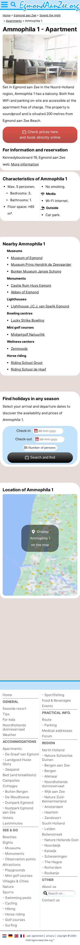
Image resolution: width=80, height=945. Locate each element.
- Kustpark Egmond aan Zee (18, 810)
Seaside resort (14, 708)
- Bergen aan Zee (56, 765)
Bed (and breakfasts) (19, 775)
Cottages (10, 786)
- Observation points (19, 859)
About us (49, 887)
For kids (9, 719)
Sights (8, 842)
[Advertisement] (40, 228)
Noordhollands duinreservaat (14, 727)
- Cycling (10, 903)
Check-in (24, 431)
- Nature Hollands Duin (60, 840)
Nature (8, 887)
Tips (6, 714)
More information (25, 164)
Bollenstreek (52, 834)
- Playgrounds (14, 870)
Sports (8, 892)
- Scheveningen (54, 856)
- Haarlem (50, 812)
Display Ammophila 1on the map (40, 538)
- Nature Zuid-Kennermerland (54, 799)
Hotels (8, 818)
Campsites (11, 780)
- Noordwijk (51, 845)
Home (7, 695)
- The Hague (52, 862)
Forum (47, 736)
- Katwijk (49, 851)
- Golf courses (14, 920)
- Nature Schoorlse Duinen (57, 757)
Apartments (12, 749)
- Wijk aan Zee (53, 791)
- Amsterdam (52, 807)
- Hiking (9, 909)
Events (47, 706)
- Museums (12, 848)
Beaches (9, 837)
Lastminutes (13, 823)
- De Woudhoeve (16, 797)
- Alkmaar (50, 776)
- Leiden (48, 829)
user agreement (35, 935)
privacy (50, 935)
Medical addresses (57, 731)
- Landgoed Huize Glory (17, 762)
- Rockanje (50, 873)
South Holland (53, 823)
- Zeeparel (11, 769)
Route (47, 719)
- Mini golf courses (17, 875)
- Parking (49, 725)
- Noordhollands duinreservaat (55, 784)
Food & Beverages (56, 700)
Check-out (24, 439)
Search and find (42, 457)
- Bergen (49, 771)
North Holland (53, 750)
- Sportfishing (53, 695)
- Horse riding (14, 914)
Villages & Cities (16, 881)
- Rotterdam (52, 867)
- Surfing (10, 925)
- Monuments (13, 853)
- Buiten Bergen (15, 791)
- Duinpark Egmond (18, 802)
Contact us (51, 900)
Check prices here (40, 135)
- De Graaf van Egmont (21, 754)
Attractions (11, 864)
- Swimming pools (17, 898)
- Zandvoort (51, 818)
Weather (9, 735)
